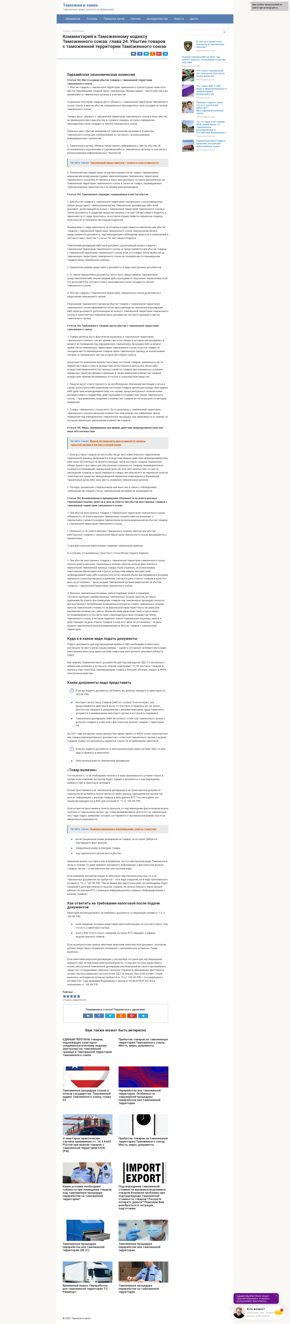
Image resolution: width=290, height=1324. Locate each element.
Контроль (91, 18)
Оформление (73, 18)
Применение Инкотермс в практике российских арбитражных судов (211, 143)
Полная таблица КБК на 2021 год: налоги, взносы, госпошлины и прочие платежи (204, 60)
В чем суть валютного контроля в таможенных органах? (210, 44)
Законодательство (157, 18)
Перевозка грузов (113, 18)
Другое (194, 18)
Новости (179, 18)
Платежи (135, 18)
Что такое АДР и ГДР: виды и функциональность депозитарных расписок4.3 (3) (211, 90)
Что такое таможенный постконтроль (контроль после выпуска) (210, 73)
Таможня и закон (80, 5)
